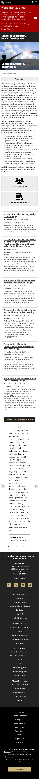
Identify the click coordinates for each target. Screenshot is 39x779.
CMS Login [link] (19, 769)
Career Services (19, 688)
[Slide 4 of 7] (19, 546)
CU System (19, 720)
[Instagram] (30, 587)
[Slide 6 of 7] (27, 546)
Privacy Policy (19, 723)
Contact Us (19, 712)
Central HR (19, 664)
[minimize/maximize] (36, 17)
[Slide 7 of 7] (30, 546)
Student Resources (20, 594)
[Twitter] (16, 587)
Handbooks (19, 610)
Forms (19, 700)
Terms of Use (19, 727)
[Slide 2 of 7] (12, 546)
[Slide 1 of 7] (8, 546)
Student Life (20, 598)
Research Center (19, 675)
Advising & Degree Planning (19, 627)
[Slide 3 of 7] (16, 546)
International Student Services (19, 606)
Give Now (19, 742)
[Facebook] (8, 587)
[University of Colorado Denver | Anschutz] (6, 2)
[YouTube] (23, 587)
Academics (12, 74)
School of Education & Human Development (13, 37)
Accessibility (19, 731)
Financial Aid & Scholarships (19, 639)
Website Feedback (19, 716)
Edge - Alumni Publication (19, 684)
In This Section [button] (18, 79)
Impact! (19, 660)
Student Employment (19, 618)
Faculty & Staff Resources (19, 652)
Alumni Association (19, 692)
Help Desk (19, 614)
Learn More (6, 29)
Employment (19, 739)
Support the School (19, 696)
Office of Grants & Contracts (19, 656)
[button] (3, 485)
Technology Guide (19, 602)
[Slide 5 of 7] (23, 546)
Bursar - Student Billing (19, 635)
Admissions (19, 643)
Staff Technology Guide (19, 668)
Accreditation (19, 735)
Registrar (19, 631)
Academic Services (19, 623)
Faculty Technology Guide (19, 672)
